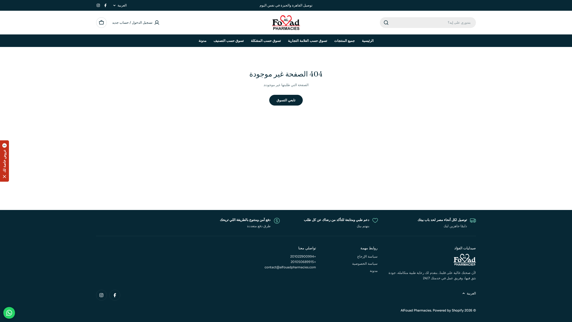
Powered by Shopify (448, 310)
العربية (122, 5)
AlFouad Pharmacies (416, 310)
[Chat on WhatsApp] (9, 313)
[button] (4, 161)
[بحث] (386, 22)
